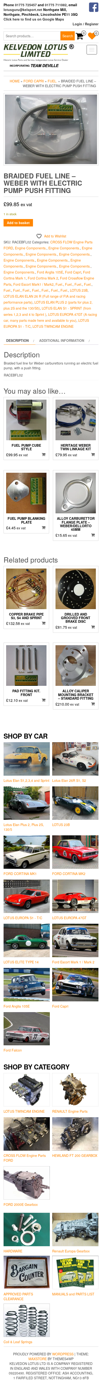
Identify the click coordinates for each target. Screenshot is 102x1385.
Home (15, 81)
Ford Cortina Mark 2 (43, 278)
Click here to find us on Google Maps (34, 19)
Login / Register (85, 23)
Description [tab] (17, 340)
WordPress (63, 1354)
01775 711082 (56, 4)
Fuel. (52, 81)
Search (67, 35)
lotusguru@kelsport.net (23, 9)
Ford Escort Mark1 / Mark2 (33, 284)
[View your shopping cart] (79, 37)
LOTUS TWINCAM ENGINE (53, 326)
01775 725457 (26, 4)
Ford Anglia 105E (50, 272)
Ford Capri (33, 81)
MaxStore (37, 1358)
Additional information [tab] (61, 340)
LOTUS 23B (79, 290)
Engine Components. (30, 248)
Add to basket (18, 222)
